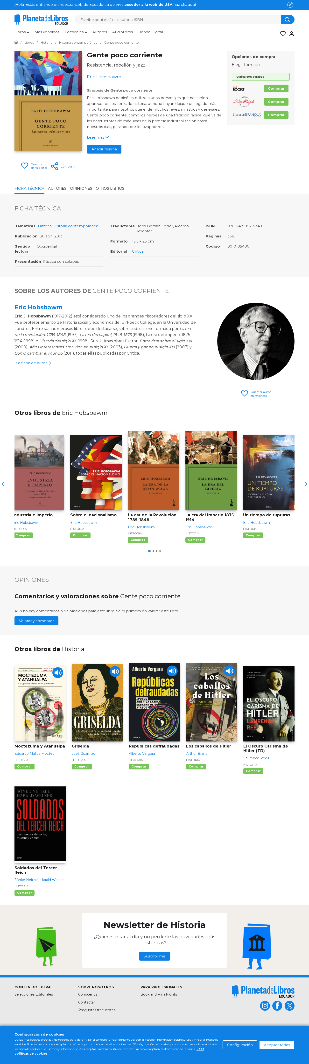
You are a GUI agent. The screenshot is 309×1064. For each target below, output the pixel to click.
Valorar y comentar (36, 621)
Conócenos (87, 994)
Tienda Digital (150, 32)
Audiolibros (122, 32)
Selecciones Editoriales (33, 994)
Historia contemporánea (75, 226)
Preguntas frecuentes (96, 1010)
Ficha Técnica (29, 188)
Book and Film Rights (158, 994)
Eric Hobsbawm (38, 307)
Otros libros (110, 188)
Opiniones (81, 188)
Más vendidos (47, 32)
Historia (45, 226)
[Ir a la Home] (16, 42)
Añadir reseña (104, 149)
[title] (263, 991)
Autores (99, 32)
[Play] (57, 672)
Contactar (86, 1002)
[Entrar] (290, 34)
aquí (192, 4)
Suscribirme (154, 956)
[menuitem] (21, 34)
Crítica (138, 251)
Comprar (276, 88)
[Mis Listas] (281, 34)
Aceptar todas (277, 1045)
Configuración (240, 1045)
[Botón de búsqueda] (288, 19)
